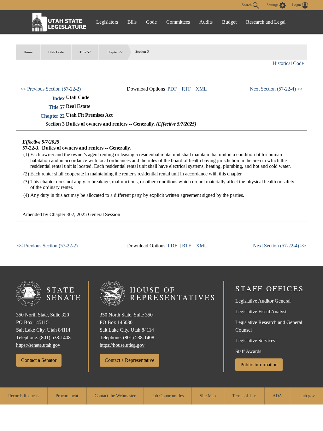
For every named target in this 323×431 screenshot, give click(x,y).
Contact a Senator (38, 360)
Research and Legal (265, 22)
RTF (186, 89)
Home (28, 52)
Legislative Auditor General (263, 301)
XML (201, 89)
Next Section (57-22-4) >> (276, 89)
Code (151, 22)
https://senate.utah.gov (38, 345)
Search (247, 5)
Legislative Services (255, 340)
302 (70, 214)
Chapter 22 (115, 52)
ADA (277, 395)
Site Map (208, 395)
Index (58, 98)
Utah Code (56, 52)
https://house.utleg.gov (122, 345)
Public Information (259, 364)
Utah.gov (306, 395)
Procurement (67, 395)
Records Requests (23, 395)
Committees (178, 22)
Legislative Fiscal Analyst (260, 311)
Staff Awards (248, 351)
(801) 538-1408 (55, 337)
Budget (229, 22)
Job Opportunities (168, 395)
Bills (132, 22)
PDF (172, 89)
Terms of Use (244, 395)
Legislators (107, 22)
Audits (206, 22)
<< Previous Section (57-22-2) (50, 89)
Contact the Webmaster (115, 395)
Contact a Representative (129, 360)
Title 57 (85, 52)
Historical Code (288, 63)
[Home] (59, 22)
